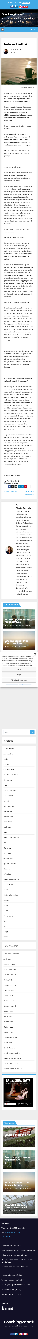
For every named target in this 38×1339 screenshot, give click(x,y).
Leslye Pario (21, 647)
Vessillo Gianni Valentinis (13, 1069)
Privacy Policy (6, 1236)
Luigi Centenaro (9, 1011)
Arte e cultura (8, 754)
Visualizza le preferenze (19, 680)
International (8, 822)
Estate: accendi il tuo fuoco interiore (16, 642)
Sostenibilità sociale (11, 895)
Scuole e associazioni (11, 879)
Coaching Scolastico (11, 775)
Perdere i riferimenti (8, 1275)
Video (6, 937)
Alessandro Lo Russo (11, 954)
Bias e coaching (11, 492)
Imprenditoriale (9, 806)
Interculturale (8, 816)
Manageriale (8, 848)
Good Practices (9, 796)
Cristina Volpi (8, 980)
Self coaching (8, 884)
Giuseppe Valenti (10, 1006)
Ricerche (7, 869)
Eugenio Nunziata (10, 985)
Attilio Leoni (8, 959)
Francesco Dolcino (10, 990)
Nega (19, 674)
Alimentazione (9, 749)
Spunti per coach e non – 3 (19, 1136)
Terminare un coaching (9, 1280)
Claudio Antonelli (10, 975)
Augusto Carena (9, 964)
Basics (6, 759)
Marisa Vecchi (9, 1032)
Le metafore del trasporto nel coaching (15, 1267)
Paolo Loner (8, 1043)
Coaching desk (9, 769)
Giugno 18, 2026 (12, 1188)
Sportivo (6, 900)
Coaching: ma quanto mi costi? (12, 1285)
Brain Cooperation (10, 969)
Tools (5, 926)
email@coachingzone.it (13, 1232)
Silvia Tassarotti (23, 625)
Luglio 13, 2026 (12, 1163)
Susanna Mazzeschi (11, 1063)
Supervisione (8, 916)
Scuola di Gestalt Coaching (13, 1058)
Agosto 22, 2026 (12, 1140)
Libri (5, 832)
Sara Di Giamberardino (12, 1053)
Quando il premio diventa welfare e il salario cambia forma (17, 1207)
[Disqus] (19, 701)
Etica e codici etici (10, 790)
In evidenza (8, 811)
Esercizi (6, 785)
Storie (6, 905)
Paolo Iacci (24, 1210)
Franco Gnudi (8, 995)
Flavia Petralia (17, 50)
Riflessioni (7, 874)
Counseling (8, 780)
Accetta (19, 669)
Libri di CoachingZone (11, 837)
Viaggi (6, 931)
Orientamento (8, 858)
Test (5, 921)
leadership (7, 827)
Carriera (6, 764)
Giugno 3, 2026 (12, 1210)
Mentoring (7, 853)
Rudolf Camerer (9, 1048)
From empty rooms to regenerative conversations (17, 622)
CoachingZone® (12, 14)
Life (5, 843)
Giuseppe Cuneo (10, 1001)
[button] (35, 655)
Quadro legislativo (10, 864)
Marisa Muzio (8, 1027)
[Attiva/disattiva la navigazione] (35, 29)
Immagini (7, 801)
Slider (6, 890)
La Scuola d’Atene (8, 1289)
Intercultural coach (8, 1294)
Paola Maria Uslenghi (11, 1037)
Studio (6, 911)
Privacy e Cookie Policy (12, 684)
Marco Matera (8, 1022)
